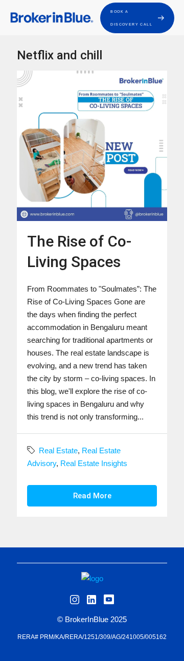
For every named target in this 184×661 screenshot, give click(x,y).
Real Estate (58, 450)
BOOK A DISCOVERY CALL (131, 18)
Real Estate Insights (93, 463)
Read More (92, 495)
